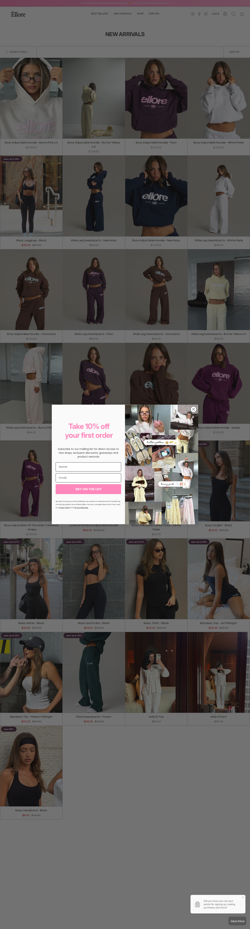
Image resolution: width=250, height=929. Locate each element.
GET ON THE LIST (88, 489)
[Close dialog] (193, 409)
